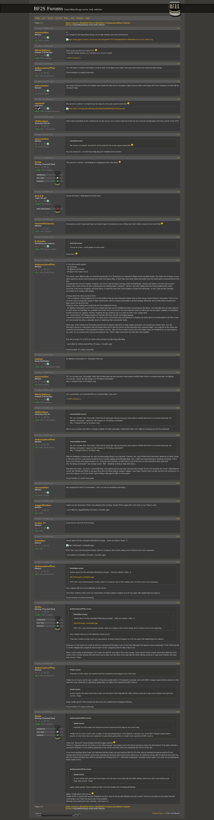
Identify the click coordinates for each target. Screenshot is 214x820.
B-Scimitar (40, 241)
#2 (178, 46)
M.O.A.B (39, 196)
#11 (178, 237)
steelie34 (39, 103)
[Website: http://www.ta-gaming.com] (48, 365)
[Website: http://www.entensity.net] (48, 109)
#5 (178, 99)
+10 (36, 549)
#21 (178, 536)
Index (68, 23)
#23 (178, 603)
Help (72, 18)
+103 (37, 129)
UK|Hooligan (41, 121)
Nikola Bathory (43, 50)
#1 (178, 28)
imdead (39, 359)
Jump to (38, 813)
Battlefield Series (87, 23)
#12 (178, 260)
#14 (178, 372)
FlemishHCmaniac (44, 223)
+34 (36, 76)
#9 (178, 192)
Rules (66, 18)
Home (37, 18)
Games (75, 23)
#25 (178, 712)
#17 (178, 435)
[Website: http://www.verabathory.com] (48, 56)
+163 (37, 58)
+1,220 (37, 204)
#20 (178, 519)
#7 (178, 135)
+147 (37, 231)
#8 (178, 158)
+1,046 (37, 170)
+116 (36, 249)
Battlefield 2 (101, 23)
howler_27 (40, 523)
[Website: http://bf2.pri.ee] (48, 38)
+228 (37, 367)
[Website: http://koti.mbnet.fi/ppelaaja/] (48, 247)
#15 (178, 390)
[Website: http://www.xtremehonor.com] (48, 529)
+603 (37, 111)
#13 (178, 355)
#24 (178, 663)
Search (50, 18)
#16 (178, 408)
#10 (178, 219)
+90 (36, 531)
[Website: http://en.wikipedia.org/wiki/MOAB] (48, 202)
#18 (178, 483)
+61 (36, 513)
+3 (36, 40)
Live (43, 18)
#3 (178, 64)
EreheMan (40, 540)
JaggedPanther (43, 505)
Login (87, 18)
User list (58, 18)
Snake (38, 162)
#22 (178, 562)
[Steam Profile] (39, 109)
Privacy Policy (157, 813)
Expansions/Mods (114, 23)
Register (80, 18)
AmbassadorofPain (45, 68)
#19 (178, 501)
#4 (178, 81)
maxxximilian (42, 32)
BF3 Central (73, 58)
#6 (178, 117)
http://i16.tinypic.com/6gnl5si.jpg (82, 577)
